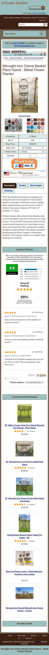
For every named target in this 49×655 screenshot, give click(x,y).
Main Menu (10, 34)
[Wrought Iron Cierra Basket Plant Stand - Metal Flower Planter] (13, 125)
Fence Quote (26, 18)
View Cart (42, 20)
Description (9, 185)
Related (22, 185)
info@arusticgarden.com (24, 46)
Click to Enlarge (24, 116)
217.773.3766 (18, 43)
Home (6, 18)
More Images (36, 185)
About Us (35, 18)
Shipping (8, 191)
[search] (31, 24)
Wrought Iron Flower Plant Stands (33, 57)
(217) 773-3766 (38, 13)
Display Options (17, 382)
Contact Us (43, 18)
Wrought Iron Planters (16, 57)
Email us (38, 642)
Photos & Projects (15, 18)
